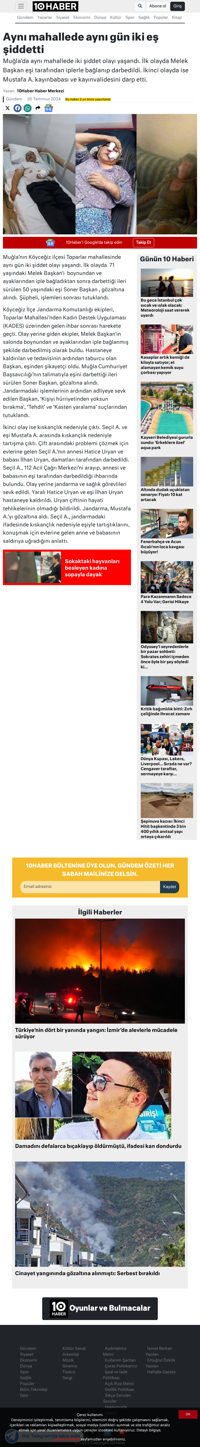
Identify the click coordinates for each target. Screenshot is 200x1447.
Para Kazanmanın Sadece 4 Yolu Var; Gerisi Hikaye (166, 599)
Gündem (25, 18)
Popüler (161, 18)
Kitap (177, 18)
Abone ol (157, 6)
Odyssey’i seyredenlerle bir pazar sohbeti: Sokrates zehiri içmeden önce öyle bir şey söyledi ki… (165, 657)
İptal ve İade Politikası (115, 1375)
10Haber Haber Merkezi (40, 91)
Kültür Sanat (74, 1349)
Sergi (67, 1378)
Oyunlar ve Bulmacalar (109, 1308)
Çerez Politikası (67, 1439)
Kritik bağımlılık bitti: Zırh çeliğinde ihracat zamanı (166, 711)
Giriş (177, 6)
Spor (129, 18)
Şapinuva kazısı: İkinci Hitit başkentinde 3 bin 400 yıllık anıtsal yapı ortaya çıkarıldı (163, 829)
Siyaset (63, 18)
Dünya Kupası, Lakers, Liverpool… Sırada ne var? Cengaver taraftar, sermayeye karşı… (166, 766)
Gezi (24, 1396)
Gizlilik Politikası (119, 1390)
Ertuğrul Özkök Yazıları (160, 1363)
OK (188, 1414)
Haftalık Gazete (161, 1372)
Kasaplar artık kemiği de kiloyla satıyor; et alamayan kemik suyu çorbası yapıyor (165, 365)
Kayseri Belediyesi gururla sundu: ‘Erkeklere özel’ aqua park (167, 443)
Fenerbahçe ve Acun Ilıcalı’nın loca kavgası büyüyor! (162, 547)
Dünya (100, 18)
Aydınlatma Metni (114, 1352)
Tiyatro (68, 1372)
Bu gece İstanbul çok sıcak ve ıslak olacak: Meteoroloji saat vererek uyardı (165, 308)
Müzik (68, 1361)
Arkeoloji (70, 1355)
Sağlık (144, 18)
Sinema (69, 1366)
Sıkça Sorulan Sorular (117, 1399)
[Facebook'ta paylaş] (17, 108)
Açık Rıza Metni (119, 1384)
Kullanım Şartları (120, 1361)
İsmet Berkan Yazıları (158, 1352)
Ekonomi (81, 18)
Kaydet (169, 887)
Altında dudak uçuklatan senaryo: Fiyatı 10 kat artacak (165, 495)
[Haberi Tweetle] (7, 108)
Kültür (115, 18)
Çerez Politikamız (121, 1366)
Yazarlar (44, 18)
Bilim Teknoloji (33, 1390)
